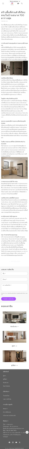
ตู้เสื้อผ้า (13, 365)
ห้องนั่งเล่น (13, 326)
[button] (3, 3)
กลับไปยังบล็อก (15, 261)
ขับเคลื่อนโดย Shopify (19, 448)
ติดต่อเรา (5, 408)
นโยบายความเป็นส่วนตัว (9, 415)
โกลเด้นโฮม (6, 395)
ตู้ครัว (13, 346)
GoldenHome (11, 448)
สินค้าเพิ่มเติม (6, 386)
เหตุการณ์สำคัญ (7, 399)
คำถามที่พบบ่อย (7, 412)
